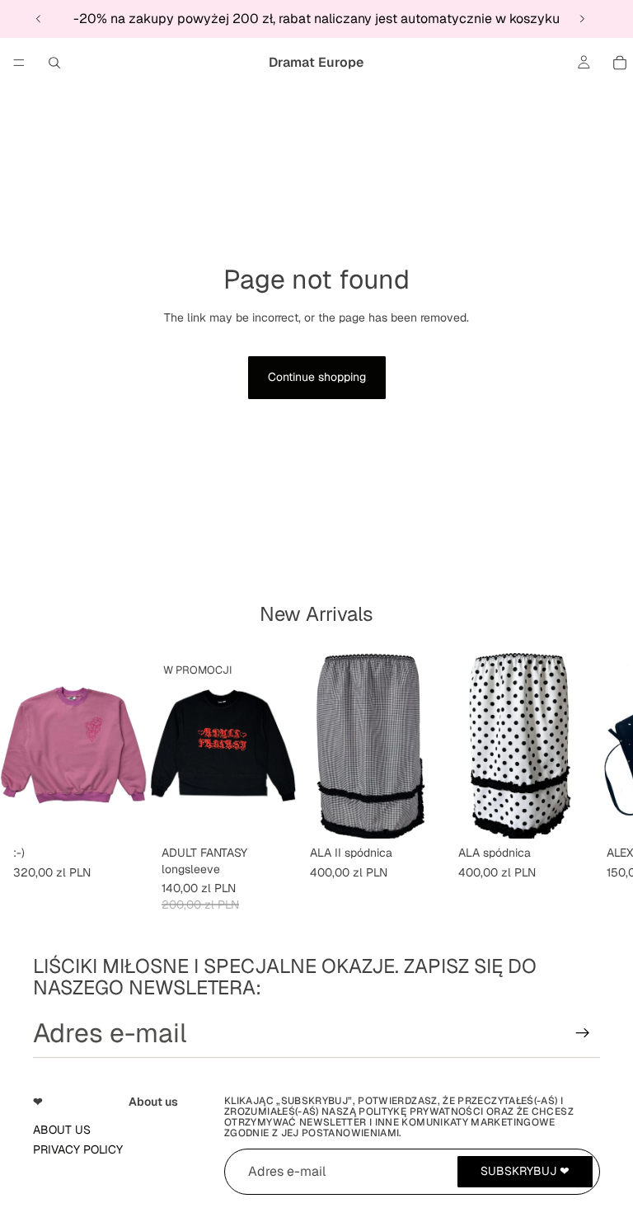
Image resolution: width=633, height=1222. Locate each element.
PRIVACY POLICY (78, 1149)
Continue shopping (317, 376)
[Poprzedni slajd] (39, 19)
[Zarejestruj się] (582, 1033)
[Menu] (19, 63)
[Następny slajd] (582, 19)
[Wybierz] (123, 814)
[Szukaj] (54, 63)
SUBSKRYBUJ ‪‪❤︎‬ (525, 1170)
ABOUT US (62, 1129)
